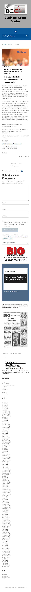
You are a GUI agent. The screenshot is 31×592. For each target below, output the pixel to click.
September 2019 (5, 493)
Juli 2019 (4, 496)
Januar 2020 (5, 488)
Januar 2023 (5, 455)
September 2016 (5, 538)
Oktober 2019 (5, 492)
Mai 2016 (4, 544)
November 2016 (5, 535)
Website (4, 216)
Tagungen (4, 392)
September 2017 (5, 524)
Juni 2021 (4, 476)
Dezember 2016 (5, 533)
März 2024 (4, 436)
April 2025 (4, 420)
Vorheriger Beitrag (15, 166)
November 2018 (5, 507)
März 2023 (4, 452)
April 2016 (4, 545)
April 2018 (4, 514)
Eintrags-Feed (5, 576)
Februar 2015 (5, 564)
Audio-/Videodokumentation (8, 385)
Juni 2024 (4, 432)
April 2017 (4, 530)
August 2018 (5, 510)
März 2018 (4, 516)
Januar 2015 (5, 566)
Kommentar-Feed (6, 577)
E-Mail (4, 209)
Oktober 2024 (5, 427)
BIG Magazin (5, 389)
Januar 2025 (5, 423)
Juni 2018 (4, 511)
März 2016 (4, 547)
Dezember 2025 (5, 411)
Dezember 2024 (5, 424)
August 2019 (5, 495)
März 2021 (4, 479)
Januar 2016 (5, 549)
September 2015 (5, 555)
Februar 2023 (5, 454)
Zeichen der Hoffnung (16, 163)
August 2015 (5, 557)
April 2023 (4, 451)
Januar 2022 (5, 468)
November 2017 (5, 522)
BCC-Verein (4, 386)
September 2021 (5, 473)
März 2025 (4, 421)
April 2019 (4, 499)
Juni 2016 (4, 542)
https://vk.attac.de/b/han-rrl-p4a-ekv (11, 144)
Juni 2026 (4, 402)
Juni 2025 (4, 417)
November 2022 (5, 457)
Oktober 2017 (5, 523)
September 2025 (5, 415)
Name (4, 203)
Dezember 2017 (5, 520)
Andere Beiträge (5, 383)
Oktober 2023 (5, 443)
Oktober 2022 (5, 458)
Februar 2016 (5, 548)
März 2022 (4, 467)
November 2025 (5, 412)
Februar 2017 (5, 532)
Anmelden (4, 574)
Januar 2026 (5, 409)
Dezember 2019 (5, 489)
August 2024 (5, 429)
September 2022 (5, 460)
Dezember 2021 (5, 470)
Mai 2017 (4, 529)
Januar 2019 (5, 504)
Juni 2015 (4, 558)
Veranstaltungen (5, 394)
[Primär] (15, 31)
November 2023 (5, 442)
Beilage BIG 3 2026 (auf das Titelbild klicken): (12, 353)
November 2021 (5, 471)
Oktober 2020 (5, 483)
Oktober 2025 (5, 414)
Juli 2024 (4, 430)
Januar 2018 (5, 519)
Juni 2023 (4, 448)
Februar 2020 (5, 486)
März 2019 (4, 501)
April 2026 (4, 405)
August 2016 (5, 539)
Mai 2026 (4, 404)
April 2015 (4, 561)
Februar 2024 (5, 437)
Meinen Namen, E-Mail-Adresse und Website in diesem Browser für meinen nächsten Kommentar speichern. (16, 224)
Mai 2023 (4, 449)
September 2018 (5, 508)
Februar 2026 (5, 408)
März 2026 (4, 407)
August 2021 (5, 474)
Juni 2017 (4, 527)
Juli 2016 (4, 541)
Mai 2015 (4, 560)
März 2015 (4, 563)
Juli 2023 (4, 446)
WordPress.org (5, 579)
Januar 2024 (5, 439)
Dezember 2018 (5, 505)
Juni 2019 (4, 498)
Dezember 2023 (5, 440)
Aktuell (9, 44)
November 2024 (5, 426)
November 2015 (5, 552)
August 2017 (5, 526)
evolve (6, 587)
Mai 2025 (4, 418)
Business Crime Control (15, 19)
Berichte (4, 388)
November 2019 (5, 491)
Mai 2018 (4, 513)
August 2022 (5, 461)
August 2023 (5, 445)
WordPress (24, 587)
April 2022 (4, 465)
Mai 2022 (4, 464)
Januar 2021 (5, 480)
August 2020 (5, 485)
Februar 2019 (5, 502)
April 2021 (4, 477)
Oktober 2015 (5, 554)
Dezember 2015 (5, 551)
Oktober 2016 (5, 536)
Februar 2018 (5, 517)
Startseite (4, 44)
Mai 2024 (4, 433)
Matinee (4, 391)
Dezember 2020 (5, 482)
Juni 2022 (4, 463)
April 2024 (4, 434)
